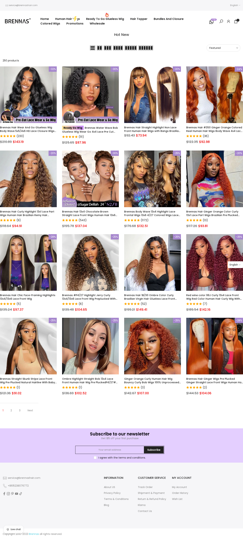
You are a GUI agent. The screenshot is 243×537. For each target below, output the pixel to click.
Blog (106, 505)
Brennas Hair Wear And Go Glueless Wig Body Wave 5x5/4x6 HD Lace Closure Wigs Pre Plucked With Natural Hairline (27, 131)
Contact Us (145, 511)
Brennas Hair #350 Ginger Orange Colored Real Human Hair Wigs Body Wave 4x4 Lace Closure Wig (214, 131)
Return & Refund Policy (152, 499)
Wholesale (97, 23)
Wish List (177, 499)
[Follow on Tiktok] (20, 494)
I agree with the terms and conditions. (122, 457)
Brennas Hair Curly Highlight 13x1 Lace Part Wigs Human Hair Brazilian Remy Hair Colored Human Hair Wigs (27, 215)
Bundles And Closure (169, 19)
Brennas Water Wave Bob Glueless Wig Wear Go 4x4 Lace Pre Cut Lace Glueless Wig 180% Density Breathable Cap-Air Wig (90, 133)
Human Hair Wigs (67, 19)
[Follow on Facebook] (4, 494)
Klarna (142, 505)
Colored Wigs (50, 23)
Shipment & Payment (151, 493)
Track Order (145, 487)
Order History (180, 493)
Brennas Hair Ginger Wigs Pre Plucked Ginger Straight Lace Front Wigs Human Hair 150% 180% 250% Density (214, 382)
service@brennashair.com (23, 5)
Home (44, 19)
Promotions (74, 23)
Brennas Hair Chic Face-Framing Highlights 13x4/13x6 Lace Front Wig (27, 297)
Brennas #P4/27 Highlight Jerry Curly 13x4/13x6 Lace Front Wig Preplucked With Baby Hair (89, 298)
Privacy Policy (112, 493)
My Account (179, 487)
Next (30, 410)
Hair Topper (138, 19)
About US (109, 487)
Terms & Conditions (116, 499)
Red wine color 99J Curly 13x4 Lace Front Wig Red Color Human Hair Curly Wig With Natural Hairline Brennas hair (213, 298)
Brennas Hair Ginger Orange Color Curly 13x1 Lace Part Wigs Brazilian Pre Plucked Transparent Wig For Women (212, 215)
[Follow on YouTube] (16, 494)
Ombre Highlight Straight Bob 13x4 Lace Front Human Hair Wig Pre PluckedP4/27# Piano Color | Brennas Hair (89, 382)
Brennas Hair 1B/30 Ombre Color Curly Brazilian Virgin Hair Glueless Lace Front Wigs (149, 298)
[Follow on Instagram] (8, 494)
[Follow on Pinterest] (12, 494)
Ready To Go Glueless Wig (105, 19)
